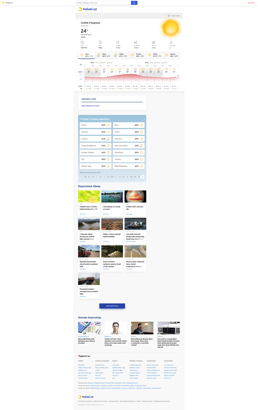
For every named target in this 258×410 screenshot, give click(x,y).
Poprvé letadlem (151, 367)
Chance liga (115, 365)
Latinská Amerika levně (153, 375)
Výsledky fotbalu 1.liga (118, 367)
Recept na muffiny (135, 367)
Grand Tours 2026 (100, 378)
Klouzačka (117, 385)
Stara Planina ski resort (90, 106)
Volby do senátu (82, 375)
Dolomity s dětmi (151, 378)
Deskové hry (131, 388)
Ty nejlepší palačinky (135, 365)
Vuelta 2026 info (99, 365)
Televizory (139, 388)
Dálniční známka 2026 (170, 367)
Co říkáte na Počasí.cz (85, 401)
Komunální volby (82, 378)
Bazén (88, 385)
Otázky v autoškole (169, 375)
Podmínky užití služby (101, 401)
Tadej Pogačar (99, 373)
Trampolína (104, 385)
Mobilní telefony (95, 388)
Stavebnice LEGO (105, 388)
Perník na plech (134, 378)
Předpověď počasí (99, 383)
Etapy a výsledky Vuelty (101, 367)
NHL (113, 378)
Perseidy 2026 (109, 383)
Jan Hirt (97, 370)
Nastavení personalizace (162, 401)
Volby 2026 (81, 365)
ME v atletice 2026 (117, 373)
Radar (139, 401)
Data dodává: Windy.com (128, 401)
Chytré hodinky (147, 388)
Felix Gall (97, 375)
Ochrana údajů (113, 401)
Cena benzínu (118, 383)
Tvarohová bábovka (135, 373)
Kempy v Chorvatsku (152, 365)
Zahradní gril (138, 385)
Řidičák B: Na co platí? (170, 373)
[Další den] (178, 76)
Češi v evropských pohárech (130, 383)
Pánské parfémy (156, 388)
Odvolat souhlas (147, 401)
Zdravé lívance (134, 370)
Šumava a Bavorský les (153, 370)
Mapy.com (91, 383)
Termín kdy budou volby (84, 373)
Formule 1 (115, 375)
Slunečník (110, 385)
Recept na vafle (134, 375)
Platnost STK (167, 378)
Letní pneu (124, 388)
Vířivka (144, 385)
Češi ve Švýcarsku (152, 373)
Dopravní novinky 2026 (170, 370)
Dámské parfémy (116, 388)
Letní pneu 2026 (168, 365)
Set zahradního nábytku (127, 385)
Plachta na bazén (95, 385)
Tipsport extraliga (117, 370)
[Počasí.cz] (87, 9)
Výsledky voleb (82, 370)
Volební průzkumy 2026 (84, 367)
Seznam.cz (251, 3)
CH (112, 177)
